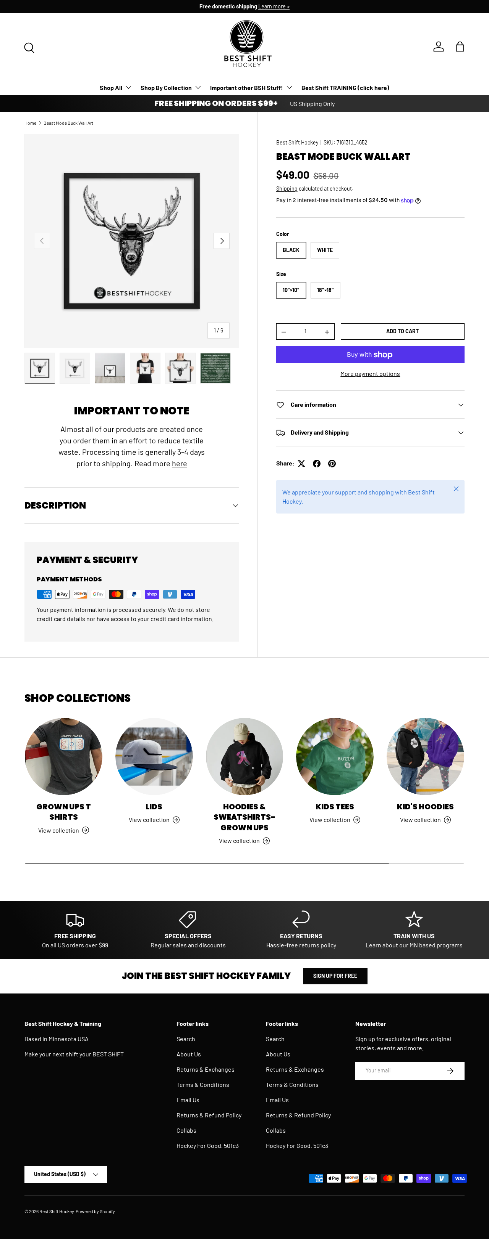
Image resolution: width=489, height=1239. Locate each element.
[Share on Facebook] (316, 463)
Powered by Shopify (95, 1211)
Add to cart (402, 331)
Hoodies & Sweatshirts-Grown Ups (244, 817)
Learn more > (274, 6)
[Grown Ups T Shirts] (63, 756)
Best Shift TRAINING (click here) (345, 87)
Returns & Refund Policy (208, 1115)
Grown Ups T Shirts (63, 812)
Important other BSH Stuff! (246, 87)
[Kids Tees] (335, 756)
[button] (460, 46)
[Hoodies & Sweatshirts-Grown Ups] (244, 756)
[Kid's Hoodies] (425, 756)
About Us (188, 1054)
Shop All (111, 87)
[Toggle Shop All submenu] (128, 87)
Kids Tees (335, 806)
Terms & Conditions (202, 1084)
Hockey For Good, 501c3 (207, 1145)
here (179, 463)
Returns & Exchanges (205, 1069)
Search (185, 1038)
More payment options (370, 373)
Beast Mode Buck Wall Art (68, 122)
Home (30, 122)
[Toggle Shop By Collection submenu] (197, 87)
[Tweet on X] (301, 463)
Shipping (287, 189)
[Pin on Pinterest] (332, 463)
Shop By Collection (166, 87)
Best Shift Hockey (297, 142)
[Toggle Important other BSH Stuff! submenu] (289, 87)
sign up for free (335, 976)
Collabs (186, 1130)
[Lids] (154, 756)
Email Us (187, 1099)
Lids (154, 806)
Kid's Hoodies (425, 806)
